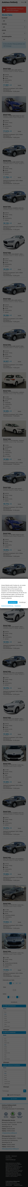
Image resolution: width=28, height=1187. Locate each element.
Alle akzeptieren (12, 602)
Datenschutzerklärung (7, 606)
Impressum (18, 606)
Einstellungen (22, 602)
